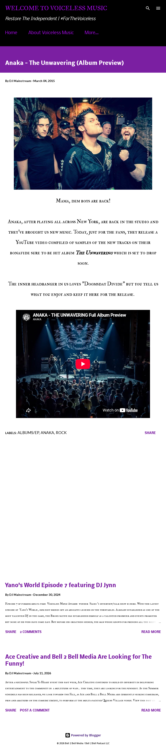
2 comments (31, 632)
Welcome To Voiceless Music (56, 8)
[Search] (147, 7)
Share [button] (150, 433)
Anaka (47, 432)
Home (11, 32)
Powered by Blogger (85, 735)
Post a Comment (34, 710)
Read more (151, 632)
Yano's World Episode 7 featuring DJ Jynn (60, 586)
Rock (61, 432)
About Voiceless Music (51, 32)
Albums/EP (28, 432)
